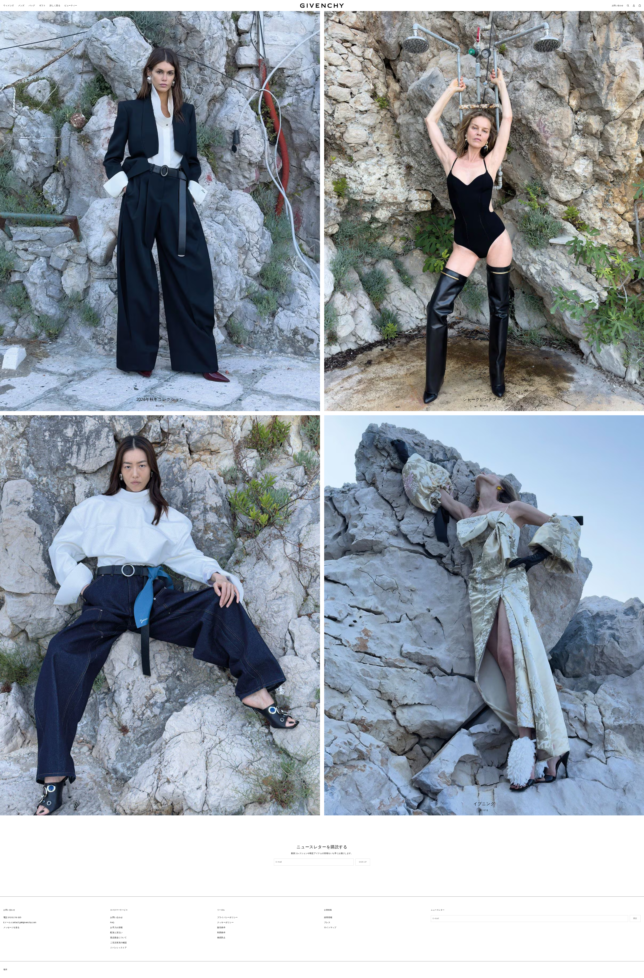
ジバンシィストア (118, 948)
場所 (5, 969)
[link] (640, 6)
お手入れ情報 (116, 928)
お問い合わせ (617, 6)
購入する (160, 406)
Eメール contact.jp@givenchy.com (19, 923)
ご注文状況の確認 (118, 943)
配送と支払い (116, 933)
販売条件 (221, 928)
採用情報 (328, 918)
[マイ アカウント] (634, 6)
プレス (327, 923)
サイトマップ (330, 928)
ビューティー (69, 6)
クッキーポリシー (225, 923)
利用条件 (221, 933)
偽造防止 (221, 938)
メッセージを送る (11, 928)
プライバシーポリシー (227, 918)
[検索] (628, 6)
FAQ (112, 923)
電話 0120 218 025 (12, 918)
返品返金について (118, 938)
